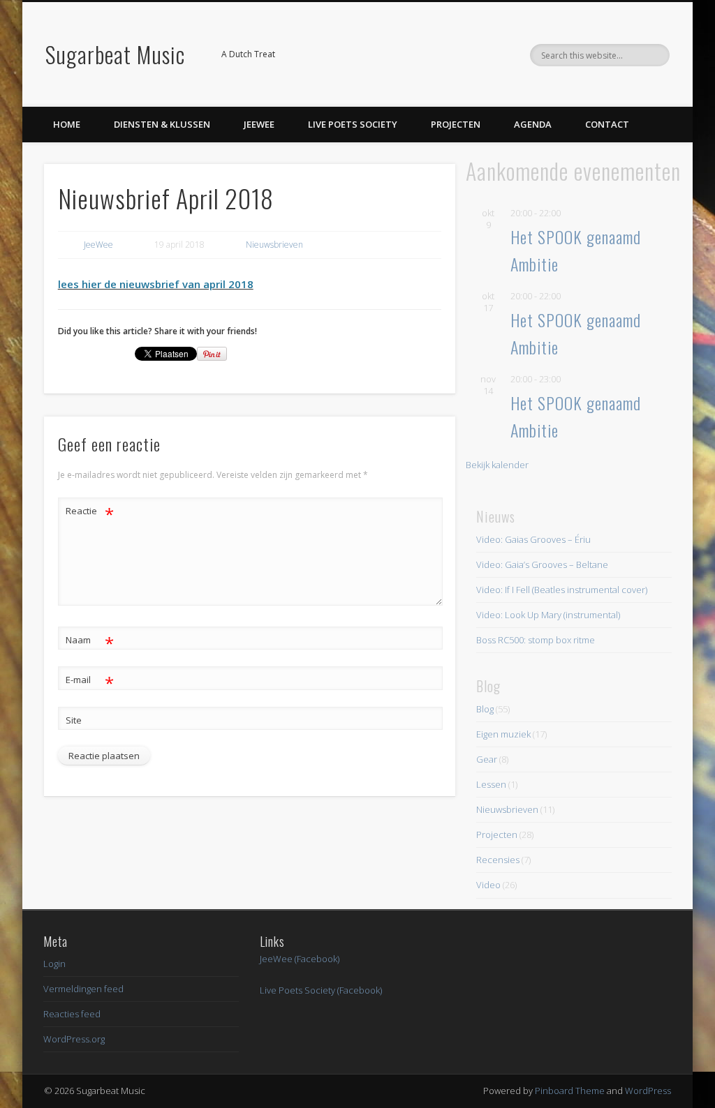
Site (74, 720)
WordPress (648, 1090)
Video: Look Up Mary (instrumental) (548, 614)
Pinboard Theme (570, 1090)
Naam (90, 641)
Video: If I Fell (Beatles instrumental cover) (561, 589)
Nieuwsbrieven (274, 244)
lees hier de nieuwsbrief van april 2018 (155, 284)
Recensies (497, 859)
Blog (485, 709)
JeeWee (259, 124)
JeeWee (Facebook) (299, 958)
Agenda (533, 124)
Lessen (491, 784)
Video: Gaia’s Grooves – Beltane (542, 564)
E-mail (90, 681)
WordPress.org (74, 1039)
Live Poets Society (352, 124)
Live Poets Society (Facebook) (321, 990)
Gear (486, 759)
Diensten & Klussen (162, 124)
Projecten (455, 124)
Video (488, 884)
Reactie (90, 512)
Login (54, 963)
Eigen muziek (503, 734)
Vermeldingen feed (83, 988)
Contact (607, 124)
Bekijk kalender (497, 464)
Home (66, 124)
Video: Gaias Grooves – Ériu (533, 539)
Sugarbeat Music (115, 54)
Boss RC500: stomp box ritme (535, 640)
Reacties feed (72, 1014)
